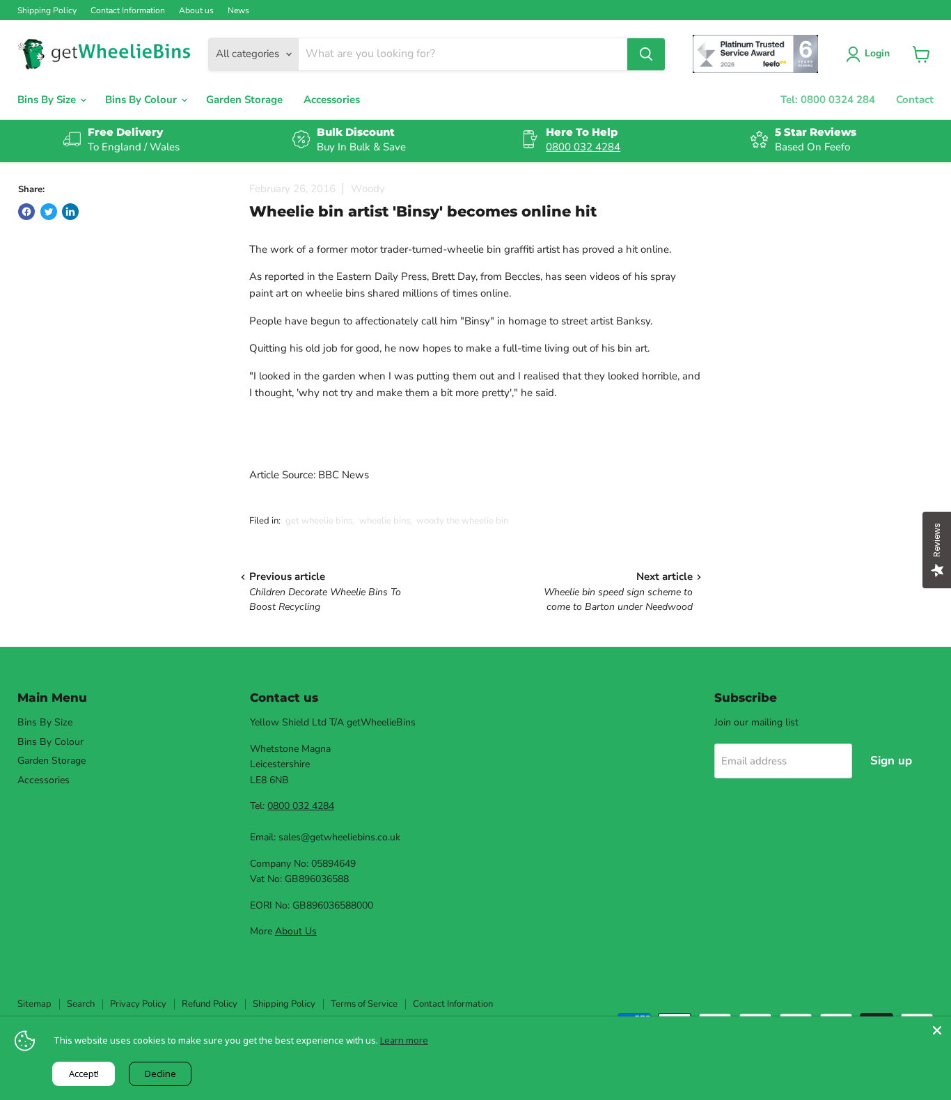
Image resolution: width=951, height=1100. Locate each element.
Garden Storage (244, 100)
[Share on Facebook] (26, 211)
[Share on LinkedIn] (70, 211)
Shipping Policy (47, 10)
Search (81, 1004)
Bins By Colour (142, 100)
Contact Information (128, 10)
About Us (296, 931)
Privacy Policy (138, 1004)
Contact (915, 100)
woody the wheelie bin (462, 520)
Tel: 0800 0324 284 (827, 100)
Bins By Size (48, 100)
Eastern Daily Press (381, 276)
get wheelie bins (318, 520)
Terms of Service (364, 1004)
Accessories (332, 100)
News (238, 10)
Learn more (404, 1040)
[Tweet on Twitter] (48, 211)
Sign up (891, 761)
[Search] (646, 54)
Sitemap (34, 1004)
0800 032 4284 (583, 147)
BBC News (343, 475)
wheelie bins (384, 520)
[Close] (937, 1030)
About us (196, 10)
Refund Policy (209, 1004)
